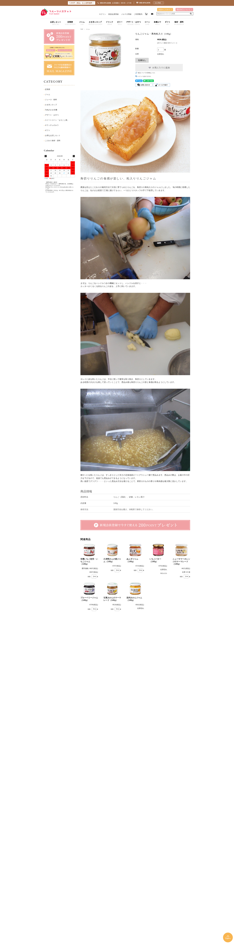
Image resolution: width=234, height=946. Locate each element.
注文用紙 (158, 3)
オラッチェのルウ (52, 125)
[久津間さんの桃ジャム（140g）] (112, 550)
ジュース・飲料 (51, 100)
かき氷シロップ (51, 105)
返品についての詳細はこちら (146, 72)
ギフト (47, 130)
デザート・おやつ (52, 115)
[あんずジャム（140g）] (135, 550)
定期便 (47, 89)
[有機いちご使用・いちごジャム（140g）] (89, 550)
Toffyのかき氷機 (51, 110)
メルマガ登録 (126, 14)
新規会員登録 (113, 14)
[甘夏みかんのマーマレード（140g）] (112, 588)
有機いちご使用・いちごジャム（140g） (89, 561)
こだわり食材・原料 (52, 141)
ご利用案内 (138, 14)
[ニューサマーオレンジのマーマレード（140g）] (181, 550)
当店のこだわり (164, 10)
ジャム (88, 29)
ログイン (102, 14)
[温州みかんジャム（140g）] (135, 588)
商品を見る (163, 573)
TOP (81, 29)
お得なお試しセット (52, 135)
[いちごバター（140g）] (158, 550)
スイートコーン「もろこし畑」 (57, 120)
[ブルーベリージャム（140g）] (89, 588)
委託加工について (183, 10)
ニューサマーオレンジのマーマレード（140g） (181, 561)
